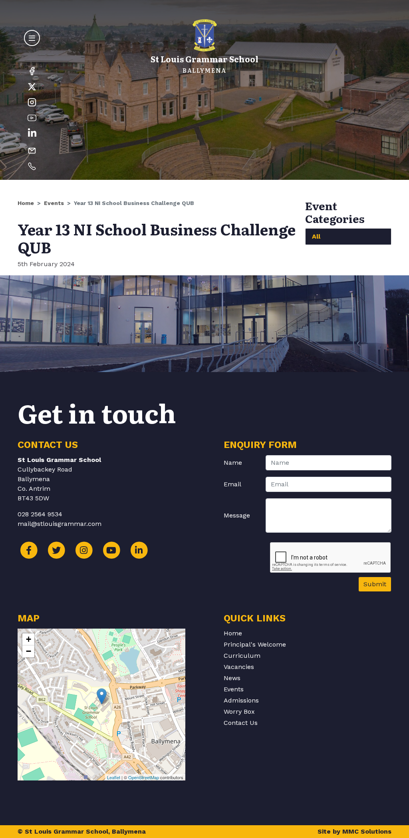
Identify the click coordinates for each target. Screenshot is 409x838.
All (316, 236)
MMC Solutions (366, 831)
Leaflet (113, 777)
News (232, 678)
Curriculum (242, 655)
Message (237, 515)
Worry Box (239, 711)
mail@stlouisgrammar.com (59, 523)
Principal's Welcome (255, 644)
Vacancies (239, 667)
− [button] (28, 651)
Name (233, 462)
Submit (374, 584)
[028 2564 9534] (32, 166)
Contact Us (241, 723)
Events (54, 203)
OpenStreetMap (143, 777)
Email (232, 484)
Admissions (241, 700)
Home (26, 203)
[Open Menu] (32, 38)
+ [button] (28, 639)
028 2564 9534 (40, 514)
